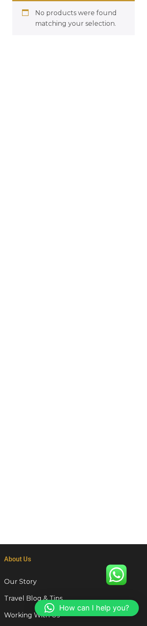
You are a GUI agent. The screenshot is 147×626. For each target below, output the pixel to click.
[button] (87, 608)
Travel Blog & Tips (33, 598)
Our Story (20, 581)
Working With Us (32, 615)
